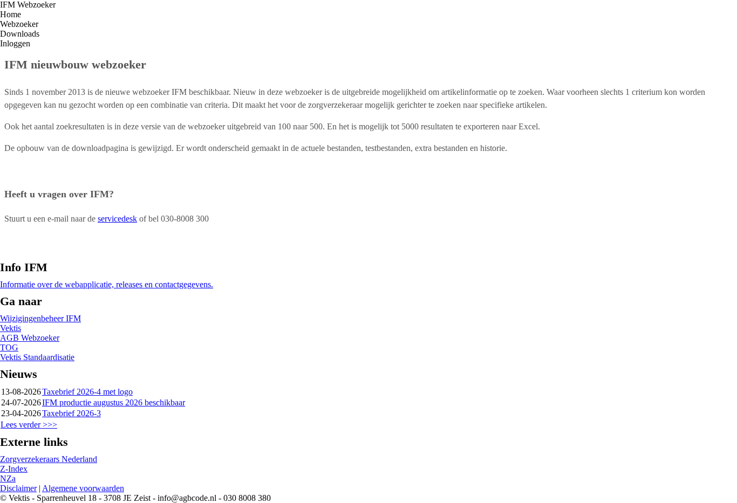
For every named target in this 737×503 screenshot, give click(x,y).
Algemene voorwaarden (83, 488)
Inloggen (15, 43)
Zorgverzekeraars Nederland (48, 459)
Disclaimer (18, 488)
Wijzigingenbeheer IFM (40, 318)
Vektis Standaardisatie (37, 357)
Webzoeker (19, 24)
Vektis (10, 328)
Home (10, 14)
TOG (9, 347)
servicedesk (117, 218)
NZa (8, 478)
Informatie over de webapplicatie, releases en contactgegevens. (106, 284)
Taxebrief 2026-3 (71, 413)
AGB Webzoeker (29, 337)
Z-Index (14, 468)
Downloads (19, 33)
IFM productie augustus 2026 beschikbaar (113, 402)
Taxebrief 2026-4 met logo (87, 391)
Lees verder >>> (29, 424)
